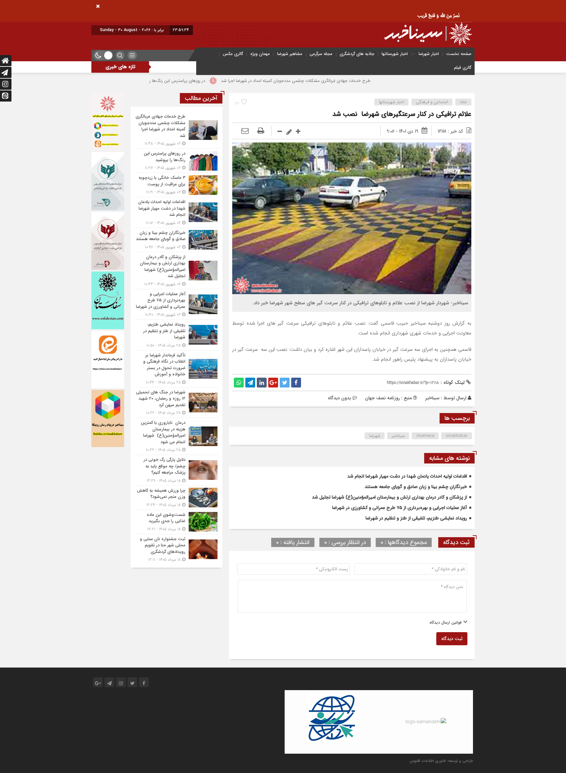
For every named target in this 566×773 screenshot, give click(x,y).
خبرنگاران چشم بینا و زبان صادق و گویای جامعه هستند (416, 486)
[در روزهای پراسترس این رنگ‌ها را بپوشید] (176, 161)
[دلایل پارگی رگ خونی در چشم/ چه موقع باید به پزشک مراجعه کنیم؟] (176, 470)
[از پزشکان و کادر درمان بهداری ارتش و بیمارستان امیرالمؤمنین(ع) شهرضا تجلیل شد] (176, 270)
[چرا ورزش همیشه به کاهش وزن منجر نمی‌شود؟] (176, 498)
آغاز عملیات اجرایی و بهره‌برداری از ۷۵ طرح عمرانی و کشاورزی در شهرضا (399, 507)
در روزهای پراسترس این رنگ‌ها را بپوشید (207, 80)
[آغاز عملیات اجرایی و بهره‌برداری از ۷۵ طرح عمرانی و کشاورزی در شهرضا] (176, 304)
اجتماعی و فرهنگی (432, 102)
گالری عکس (233, 53)
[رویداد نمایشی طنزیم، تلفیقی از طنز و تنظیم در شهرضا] (176, 335)
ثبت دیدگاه (451, 638)
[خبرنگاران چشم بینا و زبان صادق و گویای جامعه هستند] (176, 240)
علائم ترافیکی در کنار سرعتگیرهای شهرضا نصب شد (401, 114)
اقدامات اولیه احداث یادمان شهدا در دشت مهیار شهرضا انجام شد (407, 476)
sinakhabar (457, 435)
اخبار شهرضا (429, 53)
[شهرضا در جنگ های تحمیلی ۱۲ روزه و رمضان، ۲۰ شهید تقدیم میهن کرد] (176, 402)
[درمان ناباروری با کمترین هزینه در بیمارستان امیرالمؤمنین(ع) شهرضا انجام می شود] (176, 436)
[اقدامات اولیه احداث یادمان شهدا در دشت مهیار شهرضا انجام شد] (176, 212)
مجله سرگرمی (321, 53)
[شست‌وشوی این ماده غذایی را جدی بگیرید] (176, 522)
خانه (463, 102)
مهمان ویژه (260, 53)
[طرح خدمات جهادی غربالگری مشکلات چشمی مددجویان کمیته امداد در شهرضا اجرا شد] (176, 130)
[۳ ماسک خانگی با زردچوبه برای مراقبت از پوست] (176, 185)
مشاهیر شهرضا (289, 53)
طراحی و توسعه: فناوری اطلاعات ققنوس (441, 761)
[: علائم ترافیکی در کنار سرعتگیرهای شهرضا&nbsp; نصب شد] (245, 131)
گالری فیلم (462, 67)
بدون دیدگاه (339, 398)
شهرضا (374, 435)
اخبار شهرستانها (395, 53)
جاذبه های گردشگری (357, 53)
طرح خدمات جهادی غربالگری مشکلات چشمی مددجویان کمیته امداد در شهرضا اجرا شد (333, 80)
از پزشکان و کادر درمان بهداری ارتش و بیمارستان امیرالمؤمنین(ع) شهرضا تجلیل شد (389, 497)
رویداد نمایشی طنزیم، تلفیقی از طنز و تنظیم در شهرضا (416, 518)
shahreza (425, 435)
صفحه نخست (458, 53)
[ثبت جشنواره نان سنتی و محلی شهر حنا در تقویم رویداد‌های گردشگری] (176, 548)
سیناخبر (432, 398)
